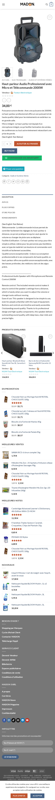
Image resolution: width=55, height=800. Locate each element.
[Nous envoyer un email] (18, 720)
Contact (24, 776)
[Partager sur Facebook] (9, 182)
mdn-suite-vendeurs (27, 779)
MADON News (9, 700)
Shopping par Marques (12, 628)
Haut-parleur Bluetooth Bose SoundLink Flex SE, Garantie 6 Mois (13, 363)
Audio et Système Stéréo (40, 80)
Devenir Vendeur (10, 655)
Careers (37, 776)
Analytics (12, 779)
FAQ (31, 776)
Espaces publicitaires (11, 668)
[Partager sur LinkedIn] (27, 182)
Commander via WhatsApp (23, 158)
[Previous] (6, 40)
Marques (46, 776)
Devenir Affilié (8, 659)
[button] (3, 4)
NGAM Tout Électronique (12, 371)
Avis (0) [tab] (5, 202)
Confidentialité (9, 713)
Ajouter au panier (27, 144)
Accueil (5, 80)
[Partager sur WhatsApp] (4, 182)
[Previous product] (9, 100)
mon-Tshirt (42, 779)
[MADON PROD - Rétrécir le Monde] (27, 4)
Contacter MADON (11, 636)
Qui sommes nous (11, 776)
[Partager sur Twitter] (13, 182)
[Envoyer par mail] (18, 182)
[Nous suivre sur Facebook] (4, 720)
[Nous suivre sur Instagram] (9, 720)
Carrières (6, 696)
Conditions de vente (11, 672)
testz (17, 777)
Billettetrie (7, 664)
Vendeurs (47, 777)
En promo (25, 777)
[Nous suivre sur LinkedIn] (23, 720)
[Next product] (4, 100)
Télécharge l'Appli (10, 641)
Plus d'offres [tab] (8, 207)
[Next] (49, 40)
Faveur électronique (23, 92)
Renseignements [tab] (9, 218)
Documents (36, 777)
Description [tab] (7, 197)
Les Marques (8, 777)
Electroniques (19, 80)
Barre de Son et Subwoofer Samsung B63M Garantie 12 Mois (40, 363)
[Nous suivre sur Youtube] (27, 720)
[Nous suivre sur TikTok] (13, 720)
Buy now (9, 151)
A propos (6, 691)
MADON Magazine (10, 704)
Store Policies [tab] (8, 212)
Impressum (7, 709)
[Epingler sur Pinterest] (23, 182)
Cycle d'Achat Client (11, 632)
